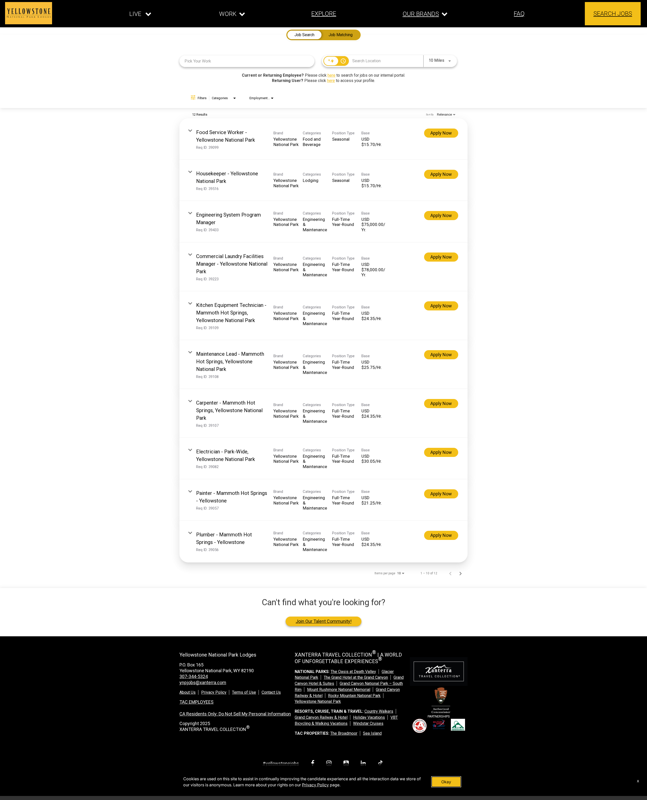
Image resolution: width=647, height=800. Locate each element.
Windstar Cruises (368, 723)
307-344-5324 (193, 676)
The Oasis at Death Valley (353, 671)
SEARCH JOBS (612, 13)
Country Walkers (378, 711)
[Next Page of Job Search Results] (460, 573)
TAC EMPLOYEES (196, 702)
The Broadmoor (343, 733)
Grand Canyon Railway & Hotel (321, 717)
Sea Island (372, 733)
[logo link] (28, 13)
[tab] (304, 35)
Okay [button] (446, 781)
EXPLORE (323, 14)
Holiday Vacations (369, 717)
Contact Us (271, 692)
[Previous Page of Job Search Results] (450, 573)
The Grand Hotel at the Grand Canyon (356, 677)
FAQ (519, 14)
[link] (323, 139)
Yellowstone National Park (318, 701)
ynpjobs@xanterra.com (202, 682)
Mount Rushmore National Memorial (338, 689)
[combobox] (246, 61)
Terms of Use (244, 692)
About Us (187, 692)
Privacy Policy (213, 692)
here (331, 75)
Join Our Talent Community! (324, 621)
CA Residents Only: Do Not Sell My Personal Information (235, 714)
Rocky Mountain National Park (354, 695)
